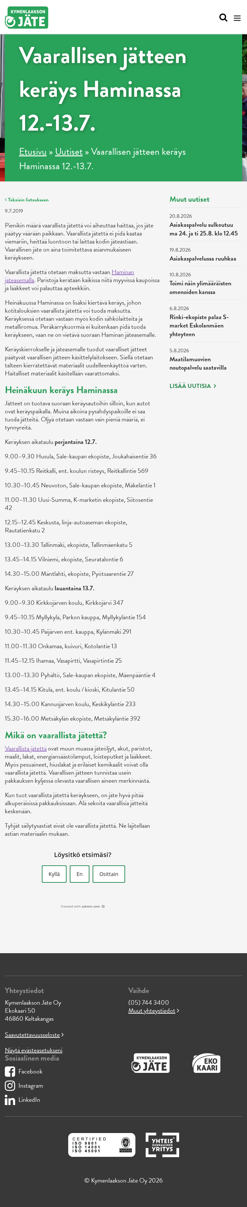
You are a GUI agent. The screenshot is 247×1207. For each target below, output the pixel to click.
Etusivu (33, 151)
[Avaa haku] (221, 17)
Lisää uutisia (190, 386)
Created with (80, 906)
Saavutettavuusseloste (32, 1034)
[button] (54, 874)
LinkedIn (29, 1099)
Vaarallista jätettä (26, 748)
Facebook (30, 1071)
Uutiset (69, 151)
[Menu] (238, 18)
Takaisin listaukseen (28, 200)
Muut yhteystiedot (151, 1010)
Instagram (30, 1085)
